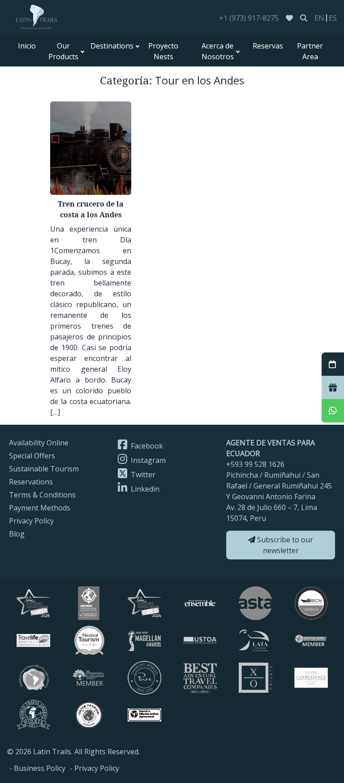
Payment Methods (39, 508)
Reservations (31, 482)
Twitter (142, 474)
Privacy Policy (31, 521)
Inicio (27, 46)
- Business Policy (37, 768)
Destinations (111, 46)
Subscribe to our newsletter (284, 545)
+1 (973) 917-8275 (249, 18)
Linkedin (144, 489)
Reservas (268, 46)
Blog (17, 534)
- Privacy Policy (94, 768)
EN (319, 18)
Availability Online (39, 443)
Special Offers (32, 456)
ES (333, 18)
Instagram (147, 460)
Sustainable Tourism (44, 469)
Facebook (146, 446)
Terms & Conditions (42, 495)
